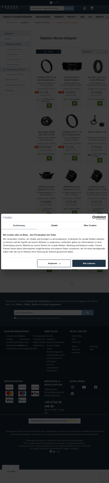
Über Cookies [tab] (90, 225)
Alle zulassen (89, 263)
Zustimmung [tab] (19, 225)
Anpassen (52, 263)
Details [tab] (54, 225)
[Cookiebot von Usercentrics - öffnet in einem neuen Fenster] (94, 218)
